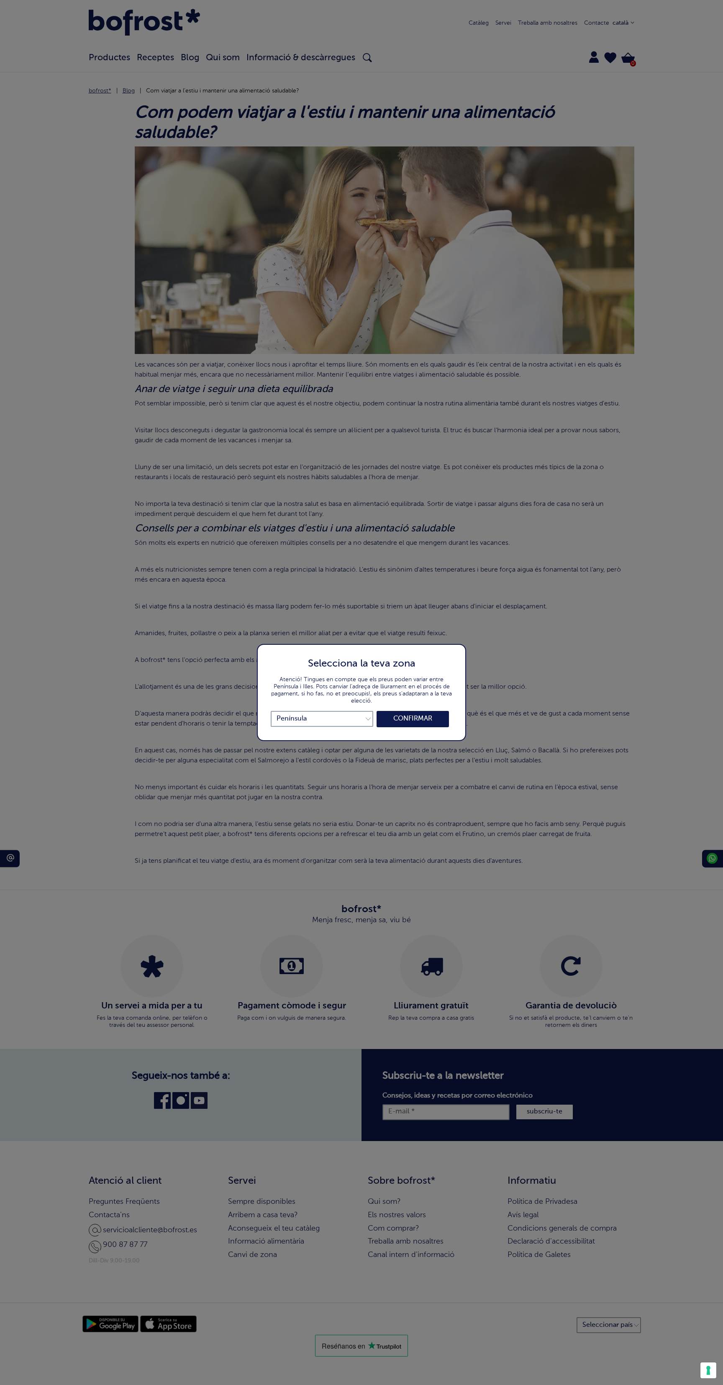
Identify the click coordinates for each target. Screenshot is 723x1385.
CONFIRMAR (412, 719)
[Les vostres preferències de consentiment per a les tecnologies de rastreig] (708, 1370)
